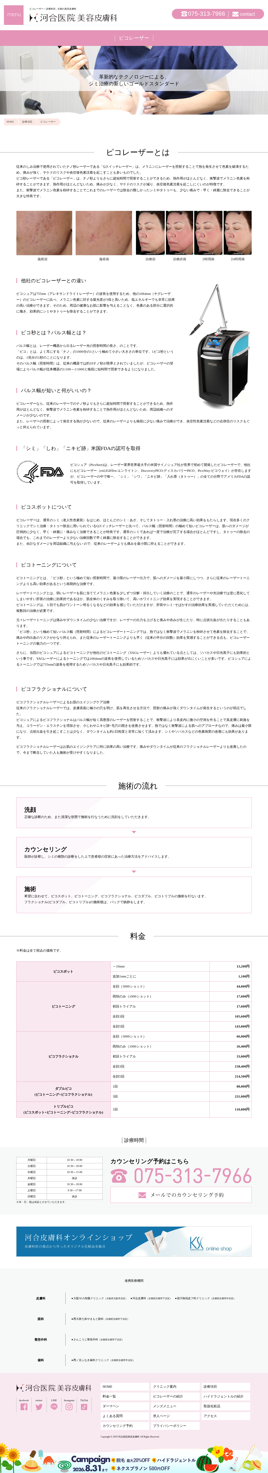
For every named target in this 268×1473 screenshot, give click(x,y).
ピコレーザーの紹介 (168, 1396)
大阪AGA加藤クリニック (100, 1298)
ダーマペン (111, 1406)
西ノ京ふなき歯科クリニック (104, 1360)
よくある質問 (113, 1416)
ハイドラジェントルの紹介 (224, 1396)
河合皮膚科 (152, 1298)
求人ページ (161, 1416)
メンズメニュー (164, 1406)
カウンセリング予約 (118, 1426)
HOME (107, 1386)
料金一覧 (109, 1396)
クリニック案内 (164, 1386)
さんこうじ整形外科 (98, 1339)
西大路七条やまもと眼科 (101, 1318)
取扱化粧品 (212, 1406)
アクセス (210, 1416)
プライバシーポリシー (169, 1426)
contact (247, 14)
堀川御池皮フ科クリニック (206, 1298)
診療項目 (210, 1386)
